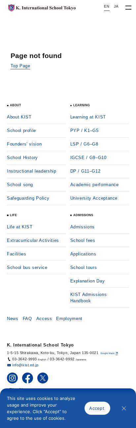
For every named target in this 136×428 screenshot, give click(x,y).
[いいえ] (124, 408)
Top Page (20, 65)
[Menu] (128, 8)
